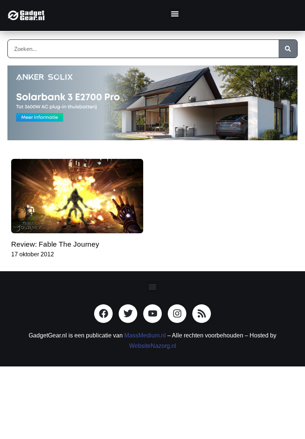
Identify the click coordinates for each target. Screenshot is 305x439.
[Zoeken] (288, 49)
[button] (175, 13)
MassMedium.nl (145, 335)
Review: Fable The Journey (55, 244)
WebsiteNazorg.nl (152, 346)
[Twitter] (128, 313)
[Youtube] (152, 313)
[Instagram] (177, 313)
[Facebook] (103, 313)
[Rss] (201, 313)
